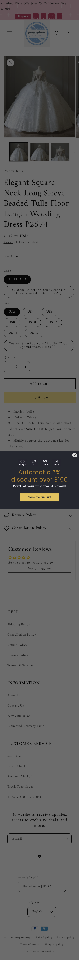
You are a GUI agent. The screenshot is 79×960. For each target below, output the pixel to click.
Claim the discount (39, 497)
